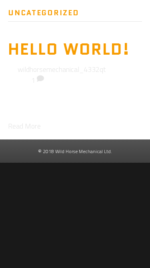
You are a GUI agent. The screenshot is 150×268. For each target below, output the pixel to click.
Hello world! (69, 49)
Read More (24, 126)
